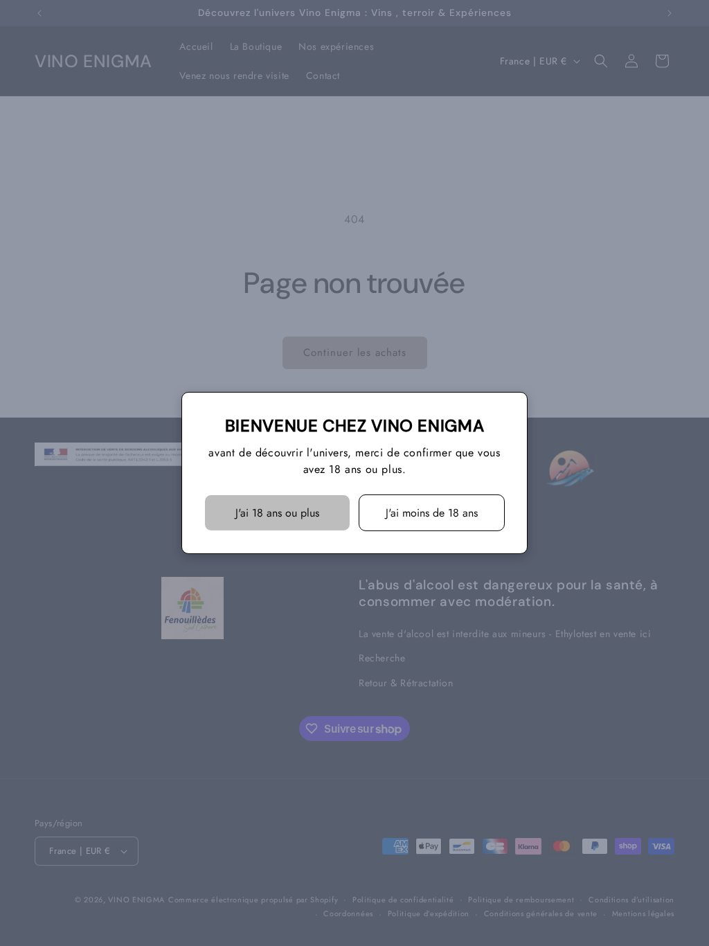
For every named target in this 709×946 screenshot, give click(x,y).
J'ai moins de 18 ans (432, 513)
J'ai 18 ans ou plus (277, 513)
